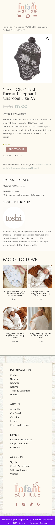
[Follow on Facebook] (16, 504)
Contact (14, 375)
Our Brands (16, 413)
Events (13, 421)
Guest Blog (15, 447)
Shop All (35, 168)
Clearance (20, 27)
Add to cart (16, 149)
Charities (14, 417)
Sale (11, 27)
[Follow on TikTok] (31, 504)
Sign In (13, 462)
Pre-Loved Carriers (19, 425)
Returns (14, 386)
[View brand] (14, 228)
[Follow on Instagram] (24, 504)
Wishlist (14, 473)
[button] (47, 38)
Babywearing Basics (20, 443)
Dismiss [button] (43, 523)
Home (5, 27)
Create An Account (20, 466)
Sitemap (14, 394)
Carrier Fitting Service (21, 439)
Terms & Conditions (20, 390)
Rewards (14, 382)
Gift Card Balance (19, 470)
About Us (15, 409)
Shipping (14, 379)
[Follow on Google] (38, 504)
